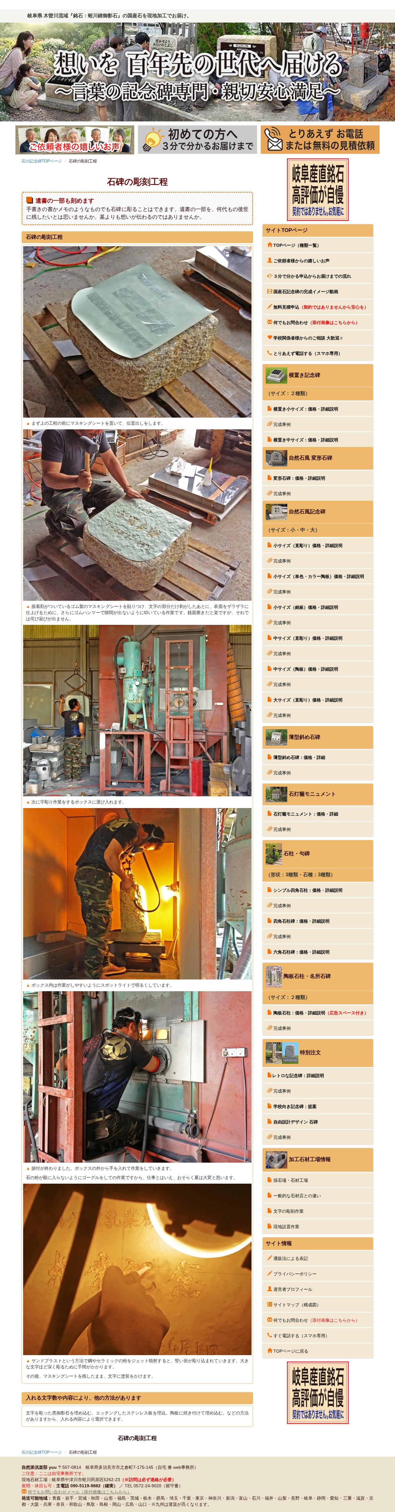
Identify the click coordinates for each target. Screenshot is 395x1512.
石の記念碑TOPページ (42, 161)
